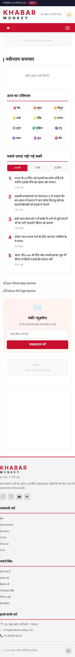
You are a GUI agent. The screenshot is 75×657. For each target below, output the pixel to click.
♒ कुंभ (37, 138)
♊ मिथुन (58, 108)
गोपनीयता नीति (7, 591)
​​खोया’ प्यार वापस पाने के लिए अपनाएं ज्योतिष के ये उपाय (41, 239)
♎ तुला (16, 128)
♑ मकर (16, 138)
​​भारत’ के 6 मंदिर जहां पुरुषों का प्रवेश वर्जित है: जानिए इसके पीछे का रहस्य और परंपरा (39, 180)
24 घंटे (17, 168)
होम (1, 519)
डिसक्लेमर (5, 603)
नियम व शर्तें (5, 597)
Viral (2, 550)
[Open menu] (67, 28)
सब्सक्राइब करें (37, 344)
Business (4, 531)
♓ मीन (58, 138)
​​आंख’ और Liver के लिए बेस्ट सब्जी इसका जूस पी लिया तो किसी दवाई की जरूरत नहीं (40, 257)
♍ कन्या (58, 118)
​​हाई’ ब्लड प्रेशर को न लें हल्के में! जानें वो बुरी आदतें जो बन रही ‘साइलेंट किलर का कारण (41, 221)
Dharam (4, 544)
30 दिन (57, 168)
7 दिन (37, 168)
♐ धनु (58, 128)
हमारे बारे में (5, 572)
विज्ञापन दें (4, 584)
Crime (3, 537)
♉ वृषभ (37, 108)
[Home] (8, 28)
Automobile (6, 525)
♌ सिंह (37, 118)
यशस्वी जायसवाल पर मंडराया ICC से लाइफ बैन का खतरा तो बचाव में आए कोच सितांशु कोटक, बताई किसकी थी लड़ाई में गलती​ (40, 200)
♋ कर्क (17, 118)
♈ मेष (16, 108)
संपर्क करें (4, 578)
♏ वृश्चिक (37, 128)
